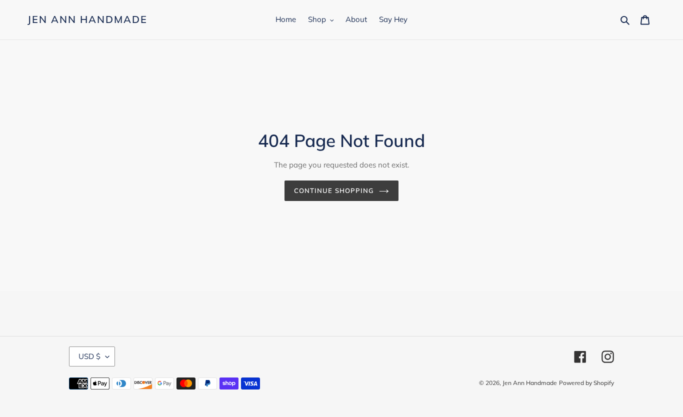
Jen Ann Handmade (88, 20)
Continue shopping (334, 190)
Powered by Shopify (586, 382)
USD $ (89, 356)
